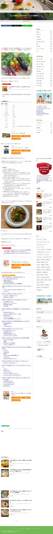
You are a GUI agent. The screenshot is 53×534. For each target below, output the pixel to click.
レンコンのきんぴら (7, 326)
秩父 (38, 282)
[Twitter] (3, 425)
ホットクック (44, 125)
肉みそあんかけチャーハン (9, 312)
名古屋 (38, 262)
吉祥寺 (48, 259)
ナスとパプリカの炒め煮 (8, 339)
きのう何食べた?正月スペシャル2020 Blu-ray (19, 262)
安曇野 (43, 264)
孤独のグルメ (45, 262)
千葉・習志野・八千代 (44, 66)
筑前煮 (5, 341)
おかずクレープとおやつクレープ (10, 363)
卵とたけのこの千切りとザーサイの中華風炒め (13, 283)
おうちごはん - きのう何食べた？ (14, 428)
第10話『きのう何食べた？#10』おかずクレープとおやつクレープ (15, 361)
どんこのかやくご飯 (39, 109)
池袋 (46, 274)
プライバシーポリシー (35, 528)
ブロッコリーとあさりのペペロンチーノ (11, 373)
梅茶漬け (5, 353)
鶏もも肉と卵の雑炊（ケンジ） (10, 333)
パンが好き (40, 252)
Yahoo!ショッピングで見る (16, 138)
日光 (38, 267)
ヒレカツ (5, 368)
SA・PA (39, 239)
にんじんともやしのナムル (9, 384)
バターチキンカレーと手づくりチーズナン (43, 108)
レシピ (31, 428)
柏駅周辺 (44, 32)
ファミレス (40, 254)
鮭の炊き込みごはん (39, 111)
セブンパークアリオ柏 (44, 48)
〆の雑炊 (5, 324)
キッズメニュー (45, 242)
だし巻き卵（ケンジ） (8, 332)
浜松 (38, 279)
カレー (27, 428)
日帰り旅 (43, 267)
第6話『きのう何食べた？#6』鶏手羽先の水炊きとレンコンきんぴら (15, 321)
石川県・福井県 (44, 85)
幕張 (47, 264)
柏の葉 (44, 44)
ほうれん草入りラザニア (8, 301)
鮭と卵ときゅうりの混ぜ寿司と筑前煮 (42, 113)
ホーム (17, 521)
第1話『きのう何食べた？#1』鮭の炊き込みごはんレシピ (13, 277)
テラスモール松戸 (41, 249)
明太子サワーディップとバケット (10, 303)
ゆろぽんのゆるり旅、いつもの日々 (42, 303)
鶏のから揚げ (6, 379)
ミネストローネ (7, 357)
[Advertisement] (16, 37)
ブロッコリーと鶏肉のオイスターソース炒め (12, 314)
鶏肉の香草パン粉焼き (8, 304)
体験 (38, 259)
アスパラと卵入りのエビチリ (9, 382)
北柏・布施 (44, 46)
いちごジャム (6, 291)
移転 (42, 282)
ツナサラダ (6, 306)
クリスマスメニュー (41, 244)
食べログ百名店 (45, 287)
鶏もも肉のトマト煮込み (8, 297)
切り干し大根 (6, 352)
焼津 (50, 279)
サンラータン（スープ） (8, 317)
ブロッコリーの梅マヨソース (9, 344)
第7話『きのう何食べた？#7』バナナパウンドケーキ (12, 328)
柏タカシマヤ (44, 34)
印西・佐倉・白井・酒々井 (44, 61)
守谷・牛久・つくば (44, 68)
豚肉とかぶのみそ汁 (7, 280)
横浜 (38, 274)
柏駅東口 (39, 272)
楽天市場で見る (26, 136)
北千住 (43, 259)
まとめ (44, 51)
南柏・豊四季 (44, 39)
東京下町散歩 (44, 71)
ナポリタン (6, 350)
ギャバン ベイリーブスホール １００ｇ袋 (19, 147)
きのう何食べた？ (21, 428)
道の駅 (47, 284)
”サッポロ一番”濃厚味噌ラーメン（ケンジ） (12, 318)
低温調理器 (44, 127)
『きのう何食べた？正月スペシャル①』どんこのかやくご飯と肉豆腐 (17, 250)
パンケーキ (47, 252)
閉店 (38, 287)
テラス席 (48, 249)
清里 (42, 279)
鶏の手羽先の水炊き (7, 323)
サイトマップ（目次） (21, 528)
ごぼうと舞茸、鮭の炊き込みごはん (11, 278)
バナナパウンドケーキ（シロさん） (11, 335)
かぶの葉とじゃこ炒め (8, 381)
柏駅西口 (45, 272)
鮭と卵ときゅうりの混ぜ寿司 (9, 343)
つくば (44, 239)
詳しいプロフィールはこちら (43, 345)
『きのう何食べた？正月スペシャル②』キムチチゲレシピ (15, 251)
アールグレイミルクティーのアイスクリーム (12, 375)
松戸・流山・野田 (44, 59)
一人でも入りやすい (46, 257)
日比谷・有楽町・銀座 (44, 73)
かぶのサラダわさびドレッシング (10, 358)
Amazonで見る (16, 136)
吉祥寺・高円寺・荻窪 (44, 78)
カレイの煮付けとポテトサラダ (41, 107)
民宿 (42, 274)
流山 (38, 277)
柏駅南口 (48, 269)
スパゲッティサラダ (7, 372)
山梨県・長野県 (44, 83)
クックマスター (44, 130)
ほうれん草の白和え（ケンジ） (10, 330)
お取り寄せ (44, 132)
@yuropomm (47, 341)
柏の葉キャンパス (41, 269)
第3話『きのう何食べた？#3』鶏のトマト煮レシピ (12, 293)
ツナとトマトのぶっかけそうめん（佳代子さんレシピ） (15, 289)
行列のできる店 (40, 284)
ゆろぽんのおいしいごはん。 (9, 3)
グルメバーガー (40, 247)
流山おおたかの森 (45, 277)
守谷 (38, 264)
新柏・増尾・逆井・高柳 (44, 41)
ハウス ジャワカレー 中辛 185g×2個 (18, 133)
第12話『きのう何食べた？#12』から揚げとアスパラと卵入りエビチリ (16, 377)
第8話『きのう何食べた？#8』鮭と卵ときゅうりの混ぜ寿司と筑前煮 (15, 338)
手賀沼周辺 (44, 36)
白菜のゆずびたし (7, 315)
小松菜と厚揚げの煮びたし (9, 282)
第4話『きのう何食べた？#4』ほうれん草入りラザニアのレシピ (15, 299)
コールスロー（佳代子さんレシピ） (11, 295)
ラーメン (46, 254)
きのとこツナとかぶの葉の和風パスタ (11, 355)
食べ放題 (39, 290)
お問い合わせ (28, 528)
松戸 (48, 267)
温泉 (46, 279)
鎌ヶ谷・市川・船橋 (44, 64)
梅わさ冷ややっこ (7, 386)
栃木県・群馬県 (44, 80)
